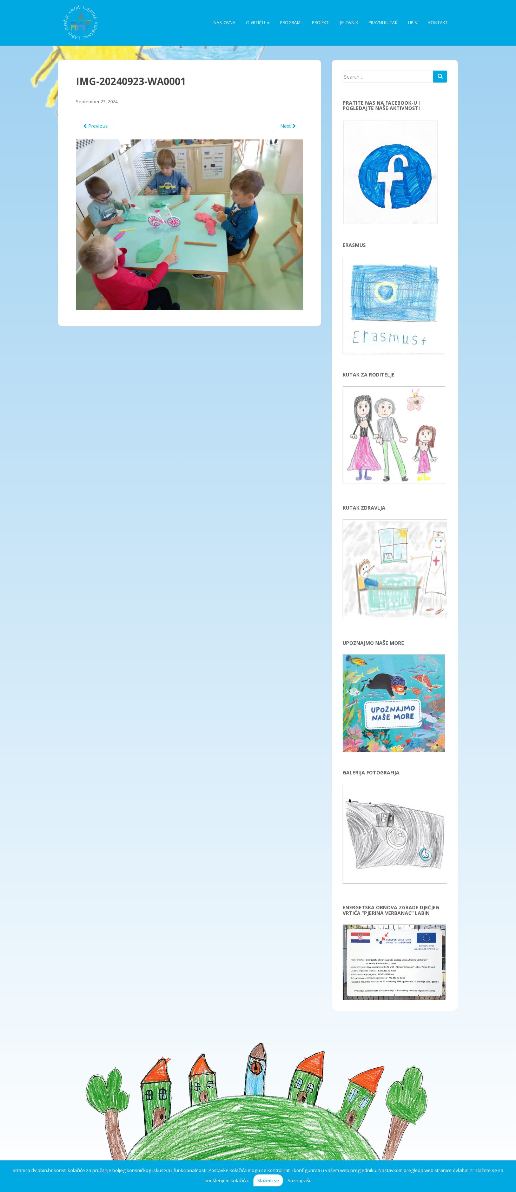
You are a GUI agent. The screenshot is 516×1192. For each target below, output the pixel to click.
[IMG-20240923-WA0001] (189, 224)
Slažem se (268, 1180)
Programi (291, 23)
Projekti (321, 23)
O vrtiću (256, 23)
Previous (97, 126)
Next (286, 126)
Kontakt (438, 23)
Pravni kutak (383, 23)
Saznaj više (299, 1180)
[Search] (440, 77)
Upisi (413, 23)
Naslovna (224, 23)
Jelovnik (349, 23)
